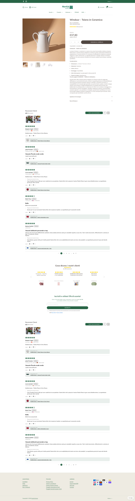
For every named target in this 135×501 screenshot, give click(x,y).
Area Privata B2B (74, 483)
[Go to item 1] (29, 119)
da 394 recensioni (67, 269)
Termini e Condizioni (51, 483)
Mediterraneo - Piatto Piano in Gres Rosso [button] (40, 190)
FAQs (23, 483)
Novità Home (34, 498)
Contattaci (24, 481)
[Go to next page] (76, 253)
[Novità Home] (67, 7)
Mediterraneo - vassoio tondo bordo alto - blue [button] (40, 248)
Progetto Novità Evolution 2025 (54, 489)
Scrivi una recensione (94, 113)
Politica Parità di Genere (52, 485)
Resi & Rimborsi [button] (73, 101)
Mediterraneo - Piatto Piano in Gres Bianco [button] (40, 140)
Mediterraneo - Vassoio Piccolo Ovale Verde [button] (40, 163)
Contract (72, 487)
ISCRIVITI (67, 307)
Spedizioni (25, 485)
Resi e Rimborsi (26, 487)
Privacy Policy (49, 481)
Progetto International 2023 (53, 487)
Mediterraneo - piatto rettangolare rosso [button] (39, 217)
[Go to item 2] (36, 119)
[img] (67, 267)
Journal (71, 481)
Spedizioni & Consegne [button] (75, 96)
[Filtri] (104, 113)
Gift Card (72, 485)
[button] (25, 7)
